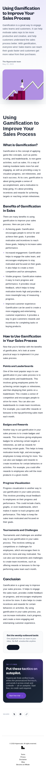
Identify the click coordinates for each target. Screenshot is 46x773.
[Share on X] (14, 714)
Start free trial (16, 696)
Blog (23, 762)
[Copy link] (26, 714)
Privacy (23, 757)
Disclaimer (23, 759)
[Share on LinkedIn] (20, 714)
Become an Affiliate (23, 765)
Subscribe (13, 647)
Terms (23, 754)
